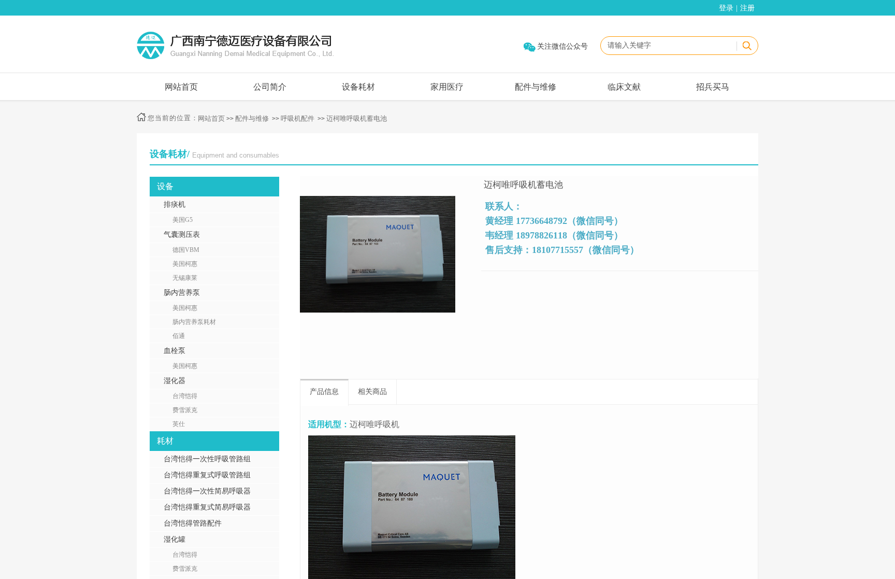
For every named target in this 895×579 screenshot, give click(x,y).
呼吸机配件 (297, 118)
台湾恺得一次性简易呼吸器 (207, 491)
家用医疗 (447, 86)
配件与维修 (535, 86)
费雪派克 (184, 410)
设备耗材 (358, 86)
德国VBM (185, 249)
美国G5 (182, 219)
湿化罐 (174, 539)
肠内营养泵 (182, 292)
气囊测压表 (182, 234)
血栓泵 (174, 351)
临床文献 (624, 86)
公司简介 (269, 86)
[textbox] (667, 45)
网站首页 (181, 86)
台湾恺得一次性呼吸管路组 (207, 459)
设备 (165, 186)
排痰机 (174, 204)
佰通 (178, 336)
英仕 (178, 424)
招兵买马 (712, 86)
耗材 (165, 440)
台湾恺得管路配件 (193, 523)
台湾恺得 (184, 396)
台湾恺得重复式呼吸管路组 (207, 475)
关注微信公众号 (562, 46)
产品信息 (324, 392)
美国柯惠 (184, 263)
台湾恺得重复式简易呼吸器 (207, 507)
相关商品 (372, 392)
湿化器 (174, 381)
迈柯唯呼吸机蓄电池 (356, 118)
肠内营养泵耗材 (194, 322)
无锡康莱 (184, 277)
